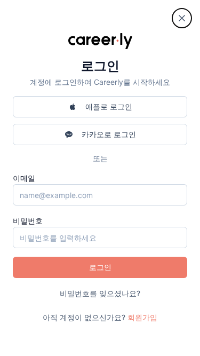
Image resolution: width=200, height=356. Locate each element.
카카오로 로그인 (109, 134)
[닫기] (181, 18)
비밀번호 (28, 220)
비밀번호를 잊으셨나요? (100, 293)
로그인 (100, 267)
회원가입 (142, 317)
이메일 (24, 178)
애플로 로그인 (108, 106)
